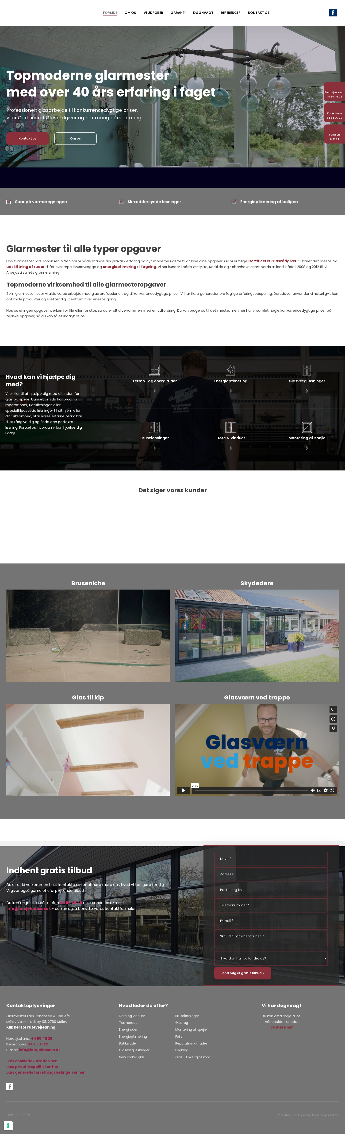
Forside (110, 12)
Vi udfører (153, 12)
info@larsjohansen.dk (28, 908)
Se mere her (281, 1027)
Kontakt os (259, 12)
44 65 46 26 (71, 902)
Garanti (178, 12)
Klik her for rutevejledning (30, 1027)
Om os (130, 12)
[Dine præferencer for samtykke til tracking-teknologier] (8, 1125)
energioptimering (119, 266)
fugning (148, 266)
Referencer (231, 12)
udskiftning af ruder (25, 266)
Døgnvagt (203, 12)
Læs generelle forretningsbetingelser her (45, 1072)
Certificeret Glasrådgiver (272, 261)
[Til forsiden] (21, 13)
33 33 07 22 (38, 1044)
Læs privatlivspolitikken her (32, 1066)
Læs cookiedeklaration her (31, 1061)
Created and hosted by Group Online (308, 1115)
